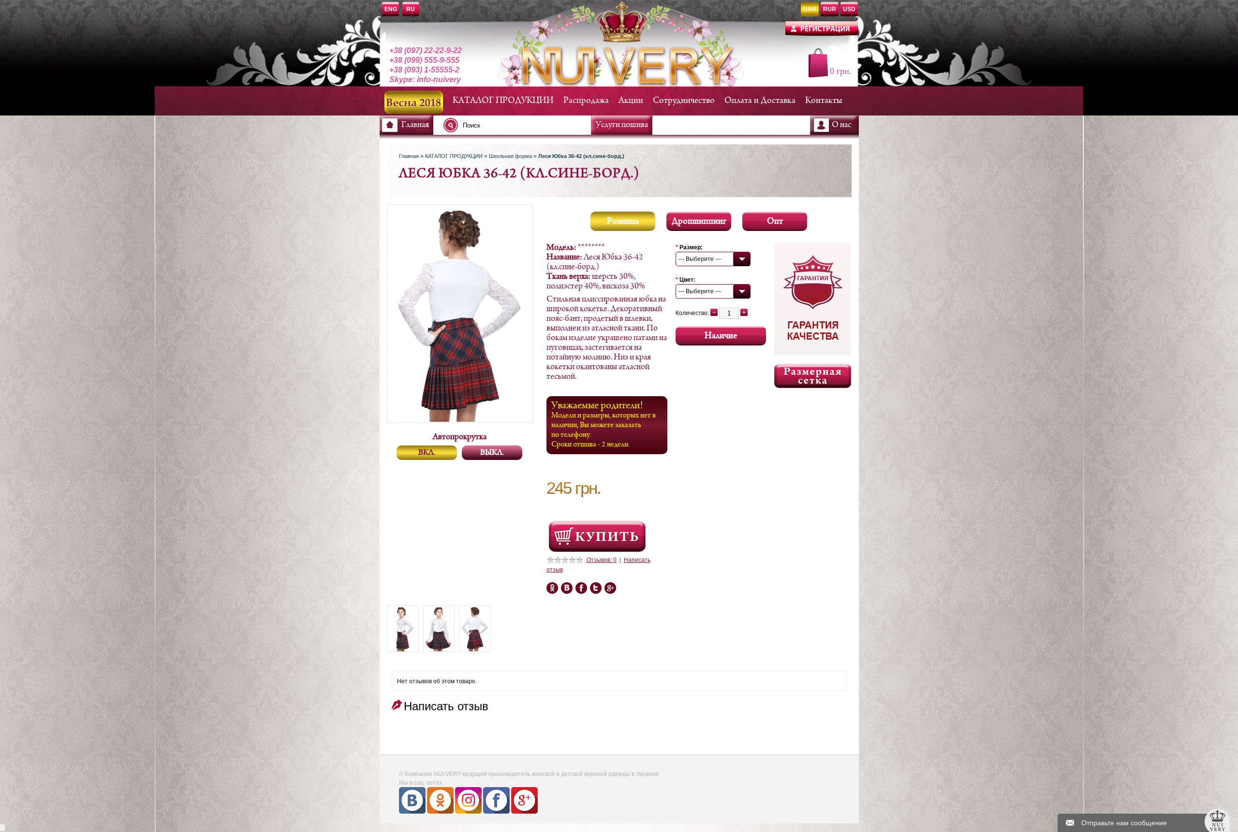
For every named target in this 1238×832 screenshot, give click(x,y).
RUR (829, 9)
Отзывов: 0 (602, 560)
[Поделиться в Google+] (567, 588)
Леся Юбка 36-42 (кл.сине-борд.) (581, 156)
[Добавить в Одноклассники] (581, 588)
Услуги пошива (622, 125)
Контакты (823, 101)
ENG (390, 9)
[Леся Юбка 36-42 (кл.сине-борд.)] (402, 628)
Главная (415, 125)
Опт (775, 221)
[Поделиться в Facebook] (552, 588)
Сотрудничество (684, 101)
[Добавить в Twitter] (596, 588)
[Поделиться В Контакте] (610, 588)
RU (410, 9)
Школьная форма (510, 156)
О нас (841, 125)
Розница (623, 221)
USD (849, 9)
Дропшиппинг (699, 221)
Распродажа (586, 101)
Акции (631, 101)
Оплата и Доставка (760, 101)
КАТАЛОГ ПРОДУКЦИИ (503, 101)
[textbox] (519, 125)
